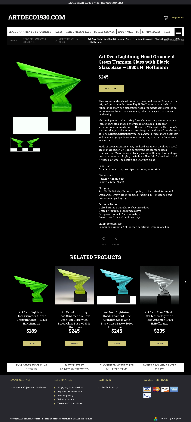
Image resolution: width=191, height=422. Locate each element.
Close (122, 232)
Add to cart (111, 88)
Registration (165, 8)
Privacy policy (65, 399)
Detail (32, 343)
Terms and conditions (69, 403)
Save (115, 232)
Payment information (69, 391)
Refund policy (65, 395)
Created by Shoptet (170, 418)
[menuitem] (30, 31)
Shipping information (70, 387)
